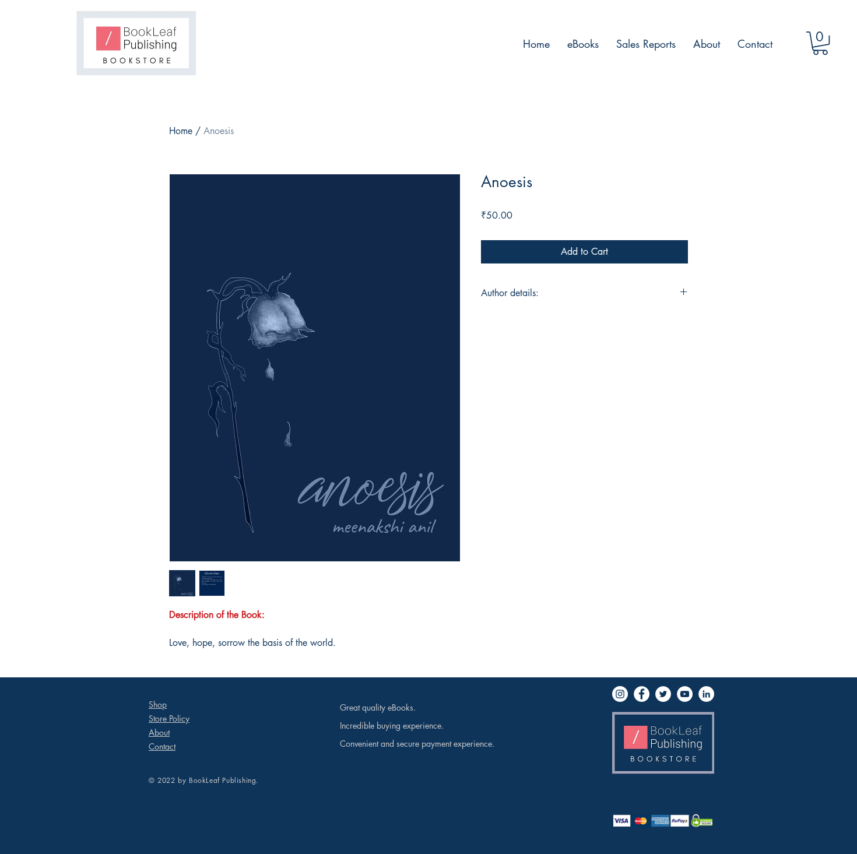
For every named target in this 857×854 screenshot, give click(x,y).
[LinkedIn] (706, 694)
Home (180, 131)
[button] (820, 43)
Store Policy (169, 718)
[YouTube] (685, 694)
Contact (162, 746)
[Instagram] (620, 694)
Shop (158, 704)
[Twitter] (663, 694)
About (159, 732)
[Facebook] (641, 694)
